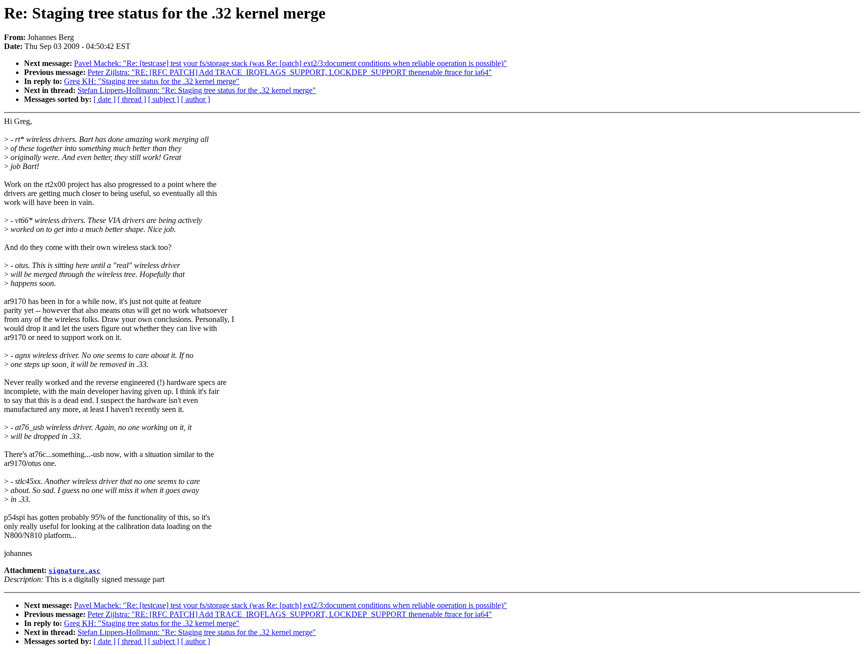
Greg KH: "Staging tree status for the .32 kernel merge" (152, 81)
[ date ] (105, 99)
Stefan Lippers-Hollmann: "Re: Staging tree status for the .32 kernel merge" (197, 90)
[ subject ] (163, 99)
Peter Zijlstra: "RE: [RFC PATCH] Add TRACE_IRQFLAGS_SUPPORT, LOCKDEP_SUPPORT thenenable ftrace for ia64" (290, 72)
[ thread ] (132, 99)
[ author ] (195, 99)
